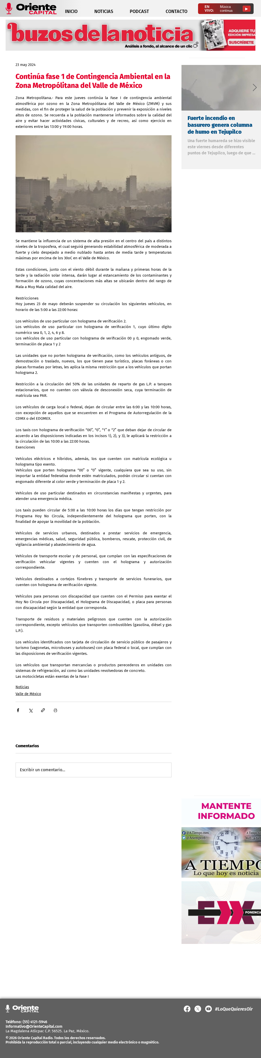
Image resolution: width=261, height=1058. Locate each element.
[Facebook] (187, 1009)
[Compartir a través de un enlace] (43, 710)
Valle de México (28, 694)
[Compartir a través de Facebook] (18, 710)
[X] (197, 1009)
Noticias (22, 687)
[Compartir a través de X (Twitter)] (30, 710)
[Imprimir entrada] (55, 710)
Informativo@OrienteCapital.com (34, 1026)
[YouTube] (208, 1009)
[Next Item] (254, 88)
